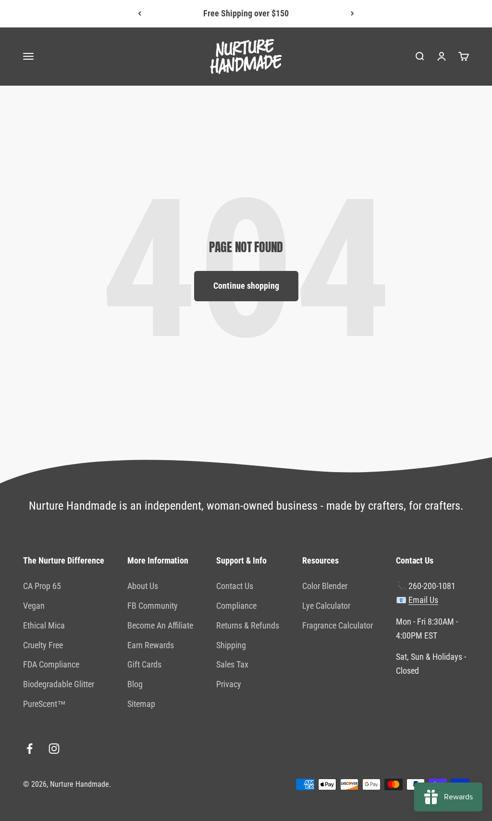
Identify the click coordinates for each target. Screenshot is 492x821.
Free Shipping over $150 (246, 13)
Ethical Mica (44, 625)
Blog (135, 684)
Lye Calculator (326, 606)
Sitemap (141, 704)
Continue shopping (246, 286)
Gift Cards (144, 664)
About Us (142, 586)
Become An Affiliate (160, 625)
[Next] (352, 14)
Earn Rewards (150, 645)
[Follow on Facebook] (29, 748)
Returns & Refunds (247, 625)
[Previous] (139, 14)
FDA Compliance (51, 664)
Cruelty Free (43, 645)
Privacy (228, 684)
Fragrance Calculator (337, 625)
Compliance (236, 606)
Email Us (423, 600)
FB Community (152, 606)
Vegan (34, 606)
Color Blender (324, 586)
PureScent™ (44, 704)
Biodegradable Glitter (58, 684)
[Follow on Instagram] (54, 748)
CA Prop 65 (42, 586)
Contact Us (234, 586)
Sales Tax (232, 664)
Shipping (231, 645)
